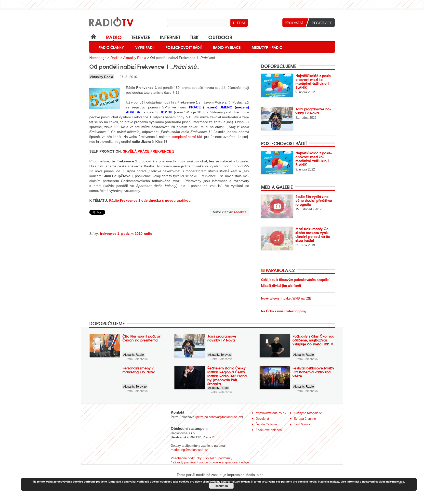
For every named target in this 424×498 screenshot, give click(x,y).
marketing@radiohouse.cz (189, 450)
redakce (240, 212)
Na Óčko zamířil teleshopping (283, 311)
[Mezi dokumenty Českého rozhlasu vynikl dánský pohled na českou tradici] (277, 238)
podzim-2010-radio (136, 234)
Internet (170, 37)
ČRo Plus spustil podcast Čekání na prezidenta (141, 338)
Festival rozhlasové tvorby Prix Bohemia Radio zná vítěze (313, 372)
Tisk (194, 37)
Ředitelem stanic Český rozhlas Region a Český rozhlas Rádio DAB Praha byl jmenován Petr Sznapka (227, 375)
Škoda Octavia (266, 424)
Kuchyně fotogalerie (308, 413)
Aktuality (128, 354)
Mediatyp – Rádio (267, 47)
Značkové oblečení (269, 430)
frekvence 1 (109, 234)
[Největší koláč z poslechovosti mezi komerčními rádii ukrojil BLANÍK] (277, 85)
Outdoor (220, 37)
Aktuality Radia (134, 58)
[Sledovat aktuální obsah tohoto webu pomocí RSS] (263, 270)
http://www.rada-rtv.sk (271, 413)
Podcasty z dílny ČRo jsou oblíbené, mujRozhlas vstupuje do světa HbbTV (313, 340)
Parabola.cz (280, 270)
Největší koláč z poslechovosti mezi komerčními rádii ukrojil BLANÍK (313, 81)
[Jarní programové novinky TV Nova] (277, 118)
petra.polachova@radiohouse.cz (219, 417)
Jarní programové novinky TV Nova (313, 111)
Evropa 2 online (305, 418)
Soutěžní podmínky (218, 458)
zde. (402, 481)
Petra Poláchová (137, 359)
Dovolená (262, 418)
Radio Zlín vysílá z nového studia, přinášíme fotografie (313, 200)
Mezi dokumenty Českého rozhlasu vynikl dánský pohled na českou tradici (313, 234)
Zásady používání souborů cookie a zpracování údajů (211, 462)
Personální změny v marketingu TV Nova (138, 370)
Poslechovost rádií (184, 47)
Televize (140, 37)
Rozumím (221, 486)
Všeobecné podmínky (186, 458)
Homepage (97, 58)
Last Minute (302, 424)
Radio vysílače (226, 47)
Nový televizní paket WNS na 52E (286, 298)
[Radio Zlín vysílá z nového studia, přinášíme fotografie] (277, 206)
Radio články (111, 47)
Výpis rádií (144, 47)
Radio (114, 37)
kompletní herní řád (187, 137)
